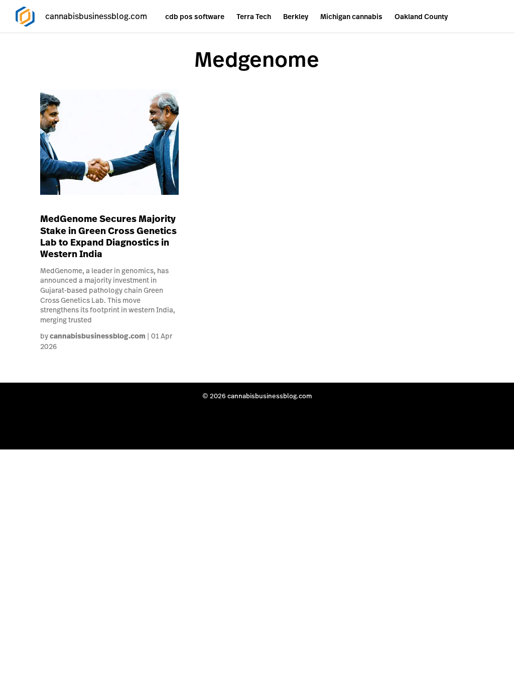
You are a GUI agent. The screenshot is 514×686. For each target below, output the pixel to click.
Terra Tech (253, 17)
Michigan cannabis (351, 17)
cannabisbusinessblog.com (98, 336)
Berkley (295, 17)
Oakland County (421, 17)
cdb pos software (194, 17)
